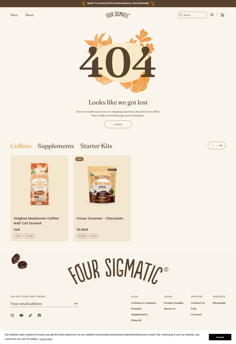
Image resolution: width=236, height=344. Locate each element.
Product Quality (173, 303)
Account (196, 314)
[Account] (212, 15)
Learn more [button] (45, 339)
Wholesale (219, 303)
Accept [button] (220, 337)
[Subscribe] (73, 303)
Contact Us (198, 303)
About (29, 15)
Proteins (136, 308)
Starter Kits (96, 146)
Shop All (136, 320)
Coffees (20, 146)
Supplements (56, 146)
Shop (13, 15)
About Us (169, 308)
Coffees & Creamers (143, 303)
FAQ (193, 308)
